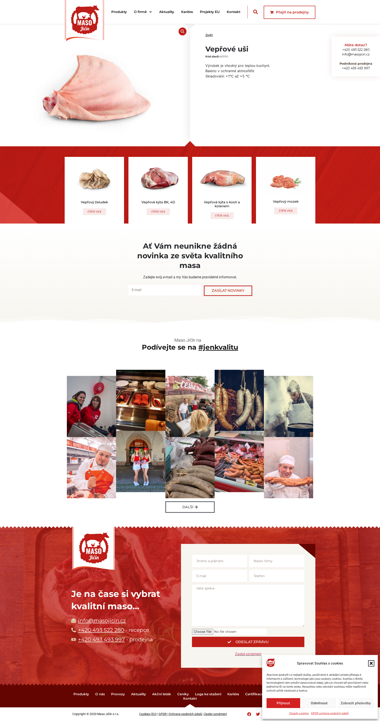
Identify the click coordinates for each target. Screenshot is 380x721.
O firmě (140, 12)
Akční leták (161, 694)
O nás (100, 694)
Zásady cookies (299, 713)
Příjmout (283, 703)
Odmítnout (319, 703)
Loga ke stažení (208, 694)
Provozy (118, 694)
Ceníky (183, 694)
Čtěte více (94, 211)
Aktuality (166, 12)
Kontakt (233, 12)
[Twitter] (258, 714)
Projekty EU (210, 12)
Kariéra (187, 12)
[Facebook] (249, 714)
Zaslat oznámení (248, 654)
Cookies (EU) (148, 714)
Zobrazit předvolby (356, 703)
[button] (371, 663)
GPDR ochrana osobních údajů (330, 713)
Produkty (119, 12)
